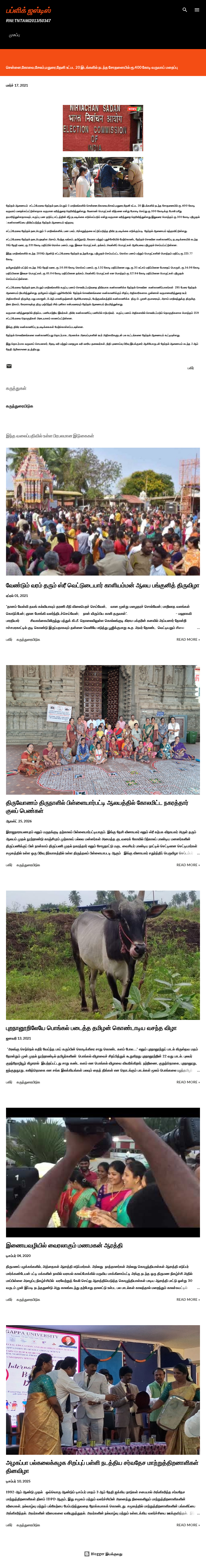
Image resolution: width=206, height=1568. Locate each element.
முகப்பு (14, 34)
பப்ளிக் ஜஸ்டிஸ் (28, 9)
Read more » (188, 639)
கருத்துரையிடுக (19, 405)
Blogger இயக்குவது (106, 1553)
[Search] (185, 9)
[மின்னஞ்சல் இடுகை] (9, 368)
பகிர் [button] (191, 368)
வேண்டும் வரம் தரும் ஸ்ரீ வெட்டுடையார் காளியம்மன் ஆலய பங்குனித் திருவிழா (102, 585)
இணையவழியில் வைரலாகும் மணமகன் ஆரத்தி (64, 1245)
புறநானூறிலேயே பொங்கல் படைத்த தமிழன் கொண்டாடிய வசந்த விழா (91, 1028)
